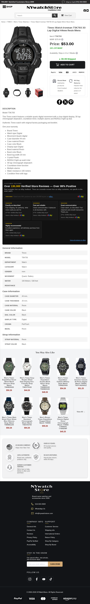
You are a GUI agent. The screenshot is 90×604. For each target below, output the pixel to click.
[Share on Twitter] (65, 104)
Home (3, 22)
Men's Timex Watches (21, 22)
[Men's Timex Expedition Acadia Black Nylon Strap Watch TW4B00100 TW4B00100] (45, 367)
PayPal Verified (32, 541)
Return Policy (50, 537)
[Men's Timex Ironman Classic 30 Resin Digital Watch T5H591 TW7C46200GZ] (81, 367)
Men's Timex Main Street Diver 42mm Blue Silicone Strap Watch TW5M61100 (9, 421)
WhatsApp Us (40, 509)
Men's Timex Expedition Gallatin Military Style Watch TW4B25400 (63, 381)
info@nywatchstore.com (44, 513)
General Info (31, 526)
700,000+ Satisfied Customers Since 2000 (17, 2)
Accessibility (31, 545)
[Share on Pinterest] (71, 104)
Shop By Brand (50, 545)
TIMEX (9, 22)
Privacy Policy (32, 537)
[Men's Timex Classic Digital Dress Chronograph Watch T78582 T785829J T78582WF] (63, 406)
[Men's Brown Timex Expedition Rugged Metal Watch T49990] (45, 406)
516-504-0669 (40, 504)
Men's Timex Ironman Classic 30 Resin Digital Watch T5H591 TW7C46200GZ (80, 381)
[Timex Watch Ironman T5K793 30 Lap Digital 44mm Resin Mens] (22, 84)
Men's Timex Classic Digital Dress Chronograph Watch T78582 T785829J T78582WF (63, 422)
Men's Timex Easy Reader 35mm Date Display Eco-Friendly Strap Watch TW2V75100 (27, 382)
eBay (51, 196)
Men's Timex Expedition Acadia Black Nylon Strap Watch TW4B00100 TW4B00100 (45, 383)
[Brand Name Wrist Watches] (45, 8)
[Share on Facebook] (59, 104)
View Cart (68, 15)
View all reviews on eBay (78, 240)
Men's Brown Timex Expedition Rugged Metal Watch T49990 (45, 420)
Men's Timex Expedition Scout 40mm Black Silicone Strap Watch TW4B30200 (9, 382)
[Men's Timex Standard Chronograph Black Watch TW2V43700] (27, 406)
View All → (81, 412)
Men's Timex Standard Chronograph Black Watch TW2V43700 (27, 421)
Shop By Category (51, 541)
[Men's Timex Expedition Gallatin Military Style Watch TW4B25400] (63, 367)
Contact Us (31, 530)
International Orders (52, 534)
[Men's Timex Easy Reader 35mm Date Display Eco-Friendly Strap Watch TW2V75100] (27, 367)
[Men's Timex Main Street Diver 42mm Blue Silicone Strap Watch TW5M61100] (9, 406)
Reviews (30, 534)
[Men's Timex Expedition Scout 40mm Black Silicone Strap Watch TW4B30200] (9, 367)
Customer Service (51, 526)
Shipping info (50, 530)
